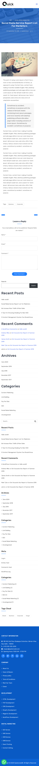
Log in (3, 558)
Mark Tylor (4, 345)
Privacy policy (7, 676)
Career (5, 686)
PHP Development (8, 703)
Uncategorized (6, 415)
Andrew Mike (5, 333)
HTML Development (9, 699)
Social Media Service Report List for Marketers (15, 304)
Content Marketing (7, 392)
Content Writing (8, 748)
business (11, 204)
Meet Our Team (7, 683)
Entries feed (5, 563)
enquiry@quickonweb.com (12, 649)
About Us (6, 668)
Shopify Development (9, 710)
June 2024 (4, 362)
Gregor (28, 615)
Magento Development (10, 713)
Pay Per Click (5, 401)
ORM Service (6, 737)
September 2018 (6, 366)
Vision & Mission (8, 672)
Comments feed (6, 567)
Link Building (5, 397)
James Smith (5, 339)
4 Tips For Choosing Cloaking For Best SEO (14, 313)
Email (3, 244)
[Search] (35, 421)
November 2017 (6, 375)
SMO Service (6, 733)
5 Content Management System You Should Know (17, 317)
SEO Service (6, 730)
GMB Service (6, 741)
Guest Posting (7, 744)
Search (3, 281)
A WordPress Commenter (9, 329)
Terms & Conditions (9, 679)
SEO (11, 20)
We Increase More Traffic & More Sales (13, 308)
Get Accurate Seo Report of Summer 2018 (23, 345)
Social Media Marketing (22, 20)
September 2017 (6, 380)
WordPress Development (10, 717)
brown (4, 615)
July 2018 (4, 371)
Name (3, 235)
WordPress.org (5, 571)
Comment (5, 253)
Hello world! (5, 299)
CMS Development (8, 706)
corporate (20, 204)
